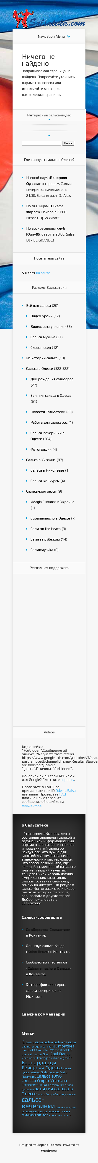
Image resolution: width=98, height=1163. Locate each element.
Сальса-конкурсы (45, 481)
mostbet (66, 1046)
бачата (44, 1085)
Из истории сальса (41, 358)
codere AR (60, 1042)
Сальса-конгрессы (41, 491)
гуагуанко (28, 1089)
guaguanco (38, 1046)
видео (69, 1085)
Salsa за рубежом (45, 539)
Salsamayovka (42, 550)
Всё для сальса (38, 305)
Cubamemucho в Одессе (50, 518)
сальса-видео (66, 1107)
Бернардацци (39, 1062)
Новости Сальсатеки (48, 412)
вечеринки (57, 1085)
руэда (62, 1094)
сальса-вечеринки (38, 1103)
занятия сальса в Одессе (47, 1091)
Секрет (43, 1080)
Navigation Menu (51, 36)
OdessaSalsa (66, 790)
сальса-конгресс (33, 1111)
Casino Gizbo (34, 1042)
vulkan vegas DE (61, 1058)
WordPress (49, 1150)
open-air (27, 1054)
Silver (46, 1054)
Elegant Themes (48, 1145)
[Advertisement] (40, 650)
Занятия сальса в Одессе (51, 395)
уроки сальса (63, 1115)
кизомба (43, 1094)
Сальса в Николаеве (47, 470)
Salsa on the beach (46, 529)
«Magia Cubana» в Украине (52, 502)
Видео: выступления (47, 326)
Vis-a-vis (27, 1058)
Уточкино (58, 1080)
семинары (29, 1115)
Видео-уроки (41, 316)
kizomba (51, 1046)
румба (54, 1094)
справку (67, 779)
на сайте (36, 273)
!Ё (23, 1042)
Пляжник (29, 1076)
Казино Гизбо (58, 1072)
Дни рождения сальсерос (52, 379)
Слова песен (41, 347)
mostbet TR (46, 1050)
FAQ (62, 794)
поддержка (31, 805)
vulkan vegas (42, 1058)
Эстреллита (30, 1085)
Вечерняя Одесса (42, 1068)
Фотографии (41, 449)
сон (51, 1115)
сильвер (42, 1115)
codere (48, 1042)
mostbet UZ (63, 1050)
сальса (71, 1094)
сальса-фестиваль (57, 1111)
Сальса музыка (43, 337)
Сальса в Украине (41, 460)
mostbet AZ (29, 1050)
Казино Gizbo (40, 1072)
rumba (38, 1054)
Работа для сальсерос (49, 422)
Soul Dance (60, 1053)
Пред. (49, 119)
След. (49, 135)
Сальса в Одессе (39, 368)
